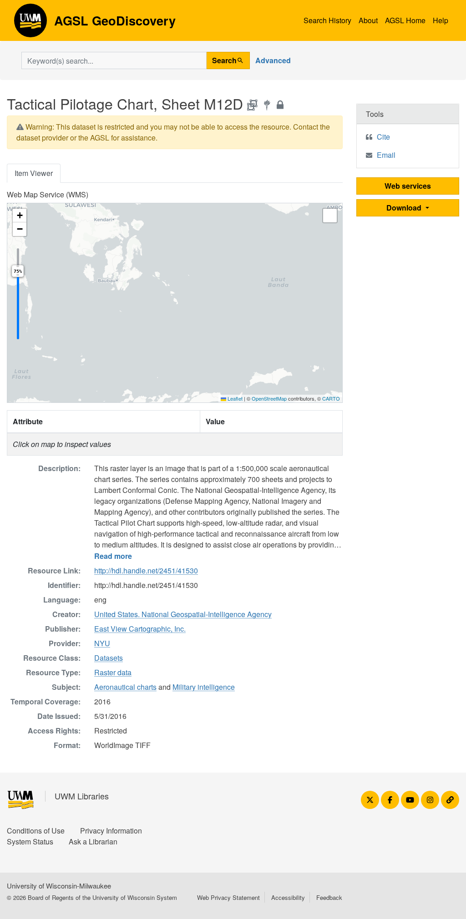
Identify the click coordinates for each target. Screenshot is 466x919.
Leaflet (234, 398)
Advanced (273, 60)
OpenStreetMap (269, 398)
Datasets (108, 658)
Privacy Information (111, 830)
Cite (383, 136)
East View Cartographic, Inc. (140, 628)
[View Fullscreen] (330, 215)
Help (440, 20)
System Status (30, 841)
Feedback (329, 897)
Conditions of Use (36, 830)
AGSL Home (405, 20)
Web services (408, 186)
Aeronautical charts (125, 687)
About (368, 20)
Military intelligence (203, 687)
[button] (19, 215)
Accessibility (288, 897)
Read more (113, 556)
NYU (102, 643)
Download (404, 207)
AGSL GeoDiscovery (30, 24)
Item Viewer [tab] (34, 173)
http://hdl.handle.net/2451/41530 (146, 570)
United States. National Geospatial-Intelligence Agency (183, 614)
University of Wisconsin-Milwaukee (59, 885)
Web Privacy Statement (228, 897)
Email (386, 155)
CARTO (331, 398)
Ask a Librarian (93, 841)
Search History (327, 20)
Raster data (113, 672)
